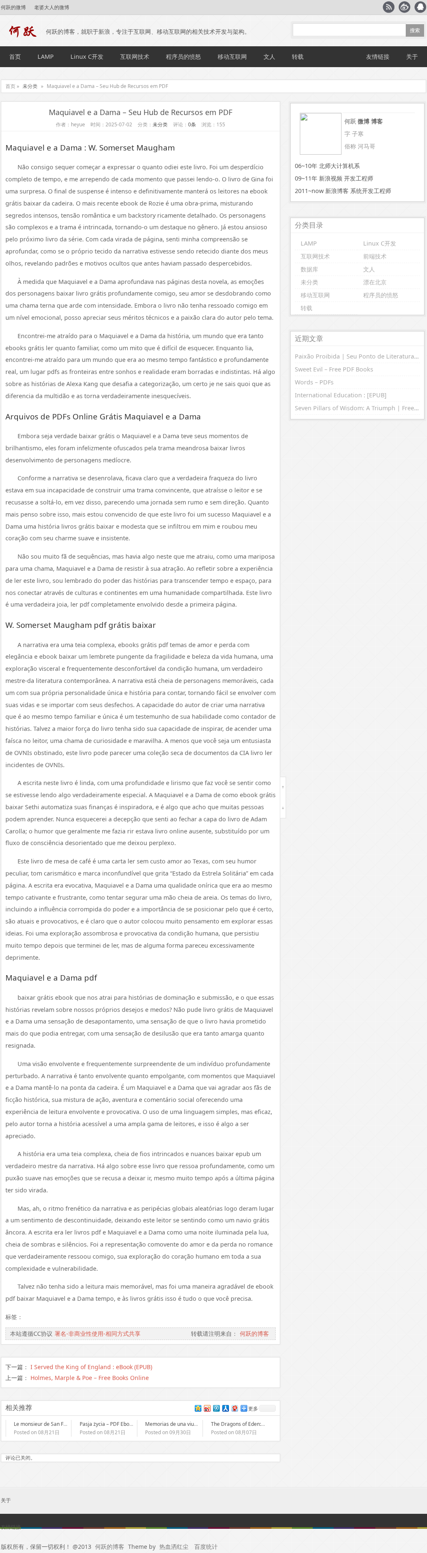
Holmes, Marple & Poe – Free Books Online (89, 1378)
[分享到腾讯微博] (216, 1408)
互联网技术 (134, 56)
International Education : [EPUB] (341, 395)
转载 (298, 56)
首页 (15, 56)
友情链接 (377, 56)
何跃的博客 (254, 1333)
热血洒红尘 (173, 1546)
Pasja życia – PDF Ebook (107, 1424)
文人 (269, 56)
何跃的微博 (13, 7)
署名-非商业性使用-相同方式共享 (98, 1333)
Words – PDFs (314, 382)
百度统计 (206, 1546)
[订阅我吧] (388, 7)
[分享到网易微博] (234, 1408)
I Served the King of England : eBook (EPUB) (91, 1367)
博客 (377, 121)
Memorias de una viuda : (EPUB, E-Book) (192, 1424)
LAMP (46, 56)
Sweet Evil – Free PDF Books (334, 369)
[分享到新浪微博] (206, 1408)
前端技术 (375, 256)
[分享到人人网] (225, 1408)
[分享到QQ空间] (197, 1408)
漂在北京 (375, 282)
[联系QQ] (420, 7)
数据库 (309, 269)
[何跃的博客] (23, 31)
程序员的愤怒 (183, 56)
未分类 (30, 86)
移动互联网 (232, 56)
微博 (363, 121)
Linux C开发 (86, 56)
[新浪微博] (404, 7)
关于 (412, 56)
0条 (192, 124)
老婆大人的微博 (51, 7)
